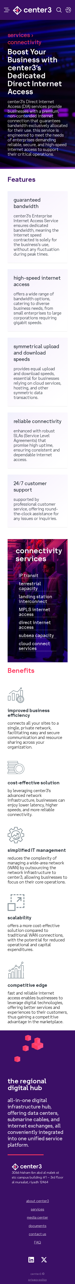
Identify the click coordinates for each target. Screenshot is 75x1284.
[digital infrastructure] (68, 10)
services (37, 1209)
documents (37, 1226)
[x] (44, 1260)
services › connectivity (25, 39)
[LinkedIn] (31, 1260)
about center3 (37, 1201)
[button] (7, 10)
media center (37, 1217)
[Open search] (59, 10)
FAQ (37, 1242)
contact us (37, 1234)
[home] (32, 10)
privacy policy (37, 1279)
